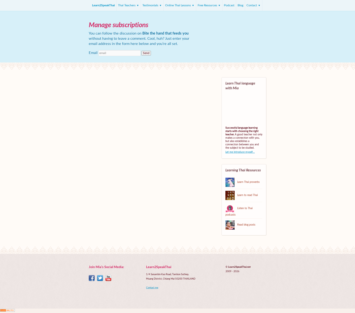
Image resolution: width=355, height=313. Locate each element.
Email (93, 53)
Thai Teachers (127, 5)
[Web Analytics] (7, 310)
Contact (252, 5)
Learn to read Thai (247, 195)
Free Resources (208, 5)
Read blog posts (245, 225)
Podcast (229, 5)
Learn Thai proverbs (248, 182)
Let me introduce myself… (240, 152)
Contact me (152, 288)
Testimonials (150, 5)
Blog (240, 5)
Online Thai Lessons (178, 5)
